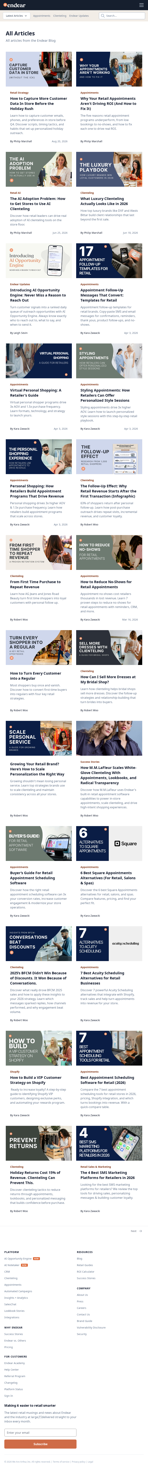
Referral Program (14, 1376)
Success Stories (13, 1334)
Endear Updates (79, 15)
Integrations (11, 1317)
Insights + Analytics (16, 1297)
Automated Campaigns (18, 1291)
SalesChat (10, 1304)
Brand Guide (84, 1321)
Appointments (41, 15)
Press (80, 1301)
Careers (81, 1308)
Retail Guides (85, 1265)
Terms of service (61, 1461)
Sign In (8, 1395)
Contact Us (83, 1314)
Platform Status (13, 1389)
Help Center (11, 1369)
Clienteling (59, 15)
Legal (90, 1461)
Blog (79, 1258)
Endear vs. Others (15, 1340)
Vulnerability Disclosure (91, 1327)
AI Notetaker (11, 1265)
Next (133, 1231)
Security (82, 1334)
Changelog (11, 1382)
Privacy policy (78, 1461)
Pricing (8, 1347)
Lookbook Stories (14, 1311)
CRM (7, 1271)
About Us (82, 1295)
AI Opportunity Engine (18, 1258)
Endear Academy (14, 1363)
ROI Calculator (85, 1271)
